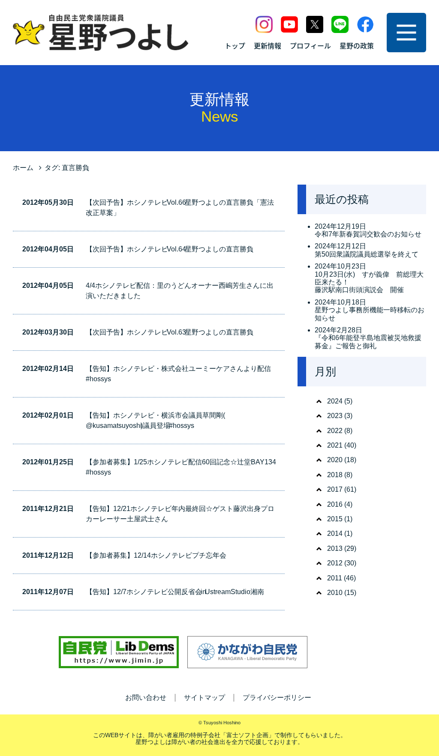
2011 (334, 578)
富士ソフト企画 (247, 735)
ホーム (23, 167)
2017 (335, 489)
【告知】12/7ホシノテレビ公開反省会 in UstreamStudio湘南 (175, 591)
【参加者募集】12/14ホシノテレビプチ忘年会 (156, 555)
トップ (235, 45)
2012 (335, 563)
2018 (335, 474)
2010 (335, 592)
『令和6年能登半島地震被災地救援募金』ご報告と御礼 (368, 341)
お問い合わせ (145, 697)
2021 (335, 445)
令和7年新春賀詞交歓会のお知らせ (368, 234)
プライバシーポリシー (277, 697)
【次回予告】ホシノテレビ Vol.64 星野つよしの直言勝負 (169, 249)
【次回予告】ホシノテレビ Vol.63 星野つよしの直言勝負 (169, 332)
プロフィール (310, 45)
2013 (335, 548)
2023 (335, 415)
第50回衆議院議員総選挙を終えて (366, 254)
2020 (335, 459)
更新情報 (267, 45)
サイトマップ (204, 697)
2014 (335, 533)
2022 (335, 430)
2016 (335, 504)
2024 (335, 401)
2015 (335, 519)
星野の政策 (357, 45)
